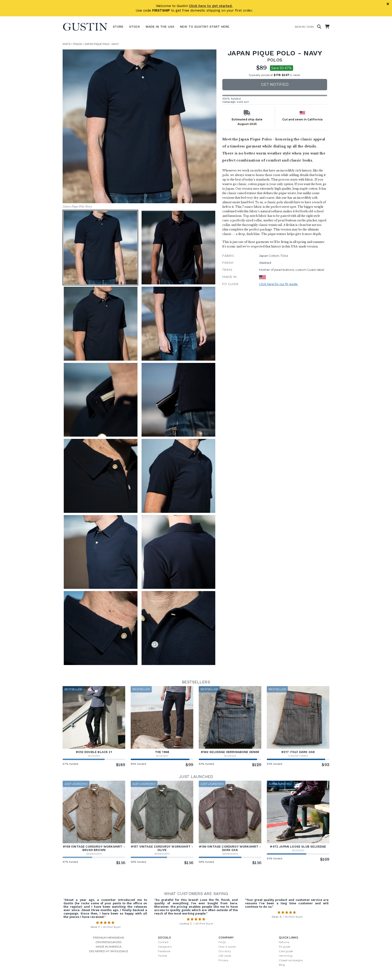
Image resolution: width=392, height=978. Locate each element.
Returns (284, 942)
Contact (163, 942)
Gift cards (224, 955)
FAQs (222, 942)
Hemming (285, 955)
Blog (282, 964)
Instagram (165, 946)
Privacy (223, 960)
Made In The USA (160, 26)
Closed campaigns (291, 960)
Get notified (275, 84)
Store (118, 26)
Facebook (164, 951)
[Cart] (327, 26)
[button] (139, 126)
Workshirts (94, 853)
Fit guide (284, 946)
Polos (77, 44)
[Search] (319, 26)
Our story (224, 951)
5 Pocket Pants (298, 755)
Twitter (162, 955)
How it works (227, 946)
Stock (134, 26)
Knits (66, 44)
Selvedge (94, 755)
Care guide (286, 951)
